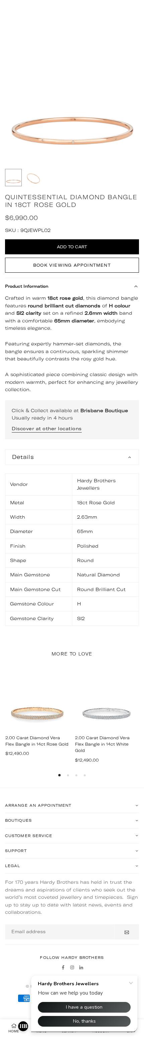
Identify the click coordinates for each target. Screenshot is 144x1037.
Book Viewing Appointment (72, 265)
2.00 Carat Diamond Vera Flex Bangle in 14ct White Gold (102, 744)
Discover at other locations (47, 428)
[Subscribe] (127, 932)
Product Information (26, 286)
